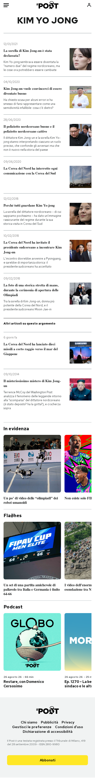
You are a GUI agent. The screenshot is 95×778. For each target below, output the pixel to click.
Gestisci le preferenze (31, 727)
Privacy (68, 722)
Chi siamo (29, 722)
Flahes (13, 515)
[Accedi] (89, 5)
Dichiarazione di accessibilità (47, 731)
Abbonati (47, 760)
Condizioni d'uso (69, 727)
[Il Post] (47, 5)
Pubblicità (49, 722)
